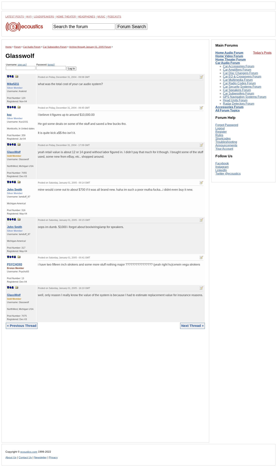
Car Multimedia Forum (238, 79)
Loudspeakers (44, 16)
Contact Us (25, 457)
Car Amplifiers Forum (237, 69)
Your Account (224, 148)
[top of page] (8, 76)
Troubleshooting (226, 142)
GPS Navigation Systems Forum (244, 96)
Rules (219, 135)
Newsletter (40, 457)
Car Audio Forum (227, 63)
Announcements (226, 145)
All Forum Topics (227, 110)
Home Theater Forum (230, 59)
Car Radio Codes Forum (239, 83)
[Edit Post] (201, 76)
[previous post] (10, 107)
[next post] (10, 76)
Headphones (86, 16)
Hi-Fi (29, 16)
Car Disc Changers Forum (240, 73)
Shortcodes (223, 138)
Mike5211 (13, 83)
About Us (10, 457)
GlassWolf (14, 152)
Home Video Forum (229, 56)
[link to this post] (17, 76)
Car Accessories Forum (238, 66)
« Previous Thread (21, 326)
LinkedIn (221, 170)
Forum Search (131, 26)
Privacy (53, 457)
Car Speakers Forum (237, 90)
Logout (220, 128)
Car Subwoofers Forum (238, 93)
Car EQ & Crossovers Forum (242, 76)
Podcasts (114, 16)
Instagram (222, 166)
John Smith (14, 189)
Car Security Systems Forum (242, 86)
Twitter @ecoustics (228, 173)
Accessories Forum (229, 107)
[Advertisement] (105, 389)
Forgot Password (226, 125)
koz (9, 114)
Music (101, 16)
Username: (16, 64)
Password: (45, 64)
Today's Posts (262, 52)
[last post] (12, 76)
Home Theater (66, 16)
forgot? (51, 64)
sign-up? (22, 64)
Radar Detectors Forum (238, 103)
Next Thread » (192, 326)
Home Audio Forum (229, 52)
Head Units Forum (235, 100)
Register (221, 131)
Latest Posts (14, 16)
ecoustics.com (28, 451)
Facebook (222, 163)
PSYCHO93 (14, 264)
